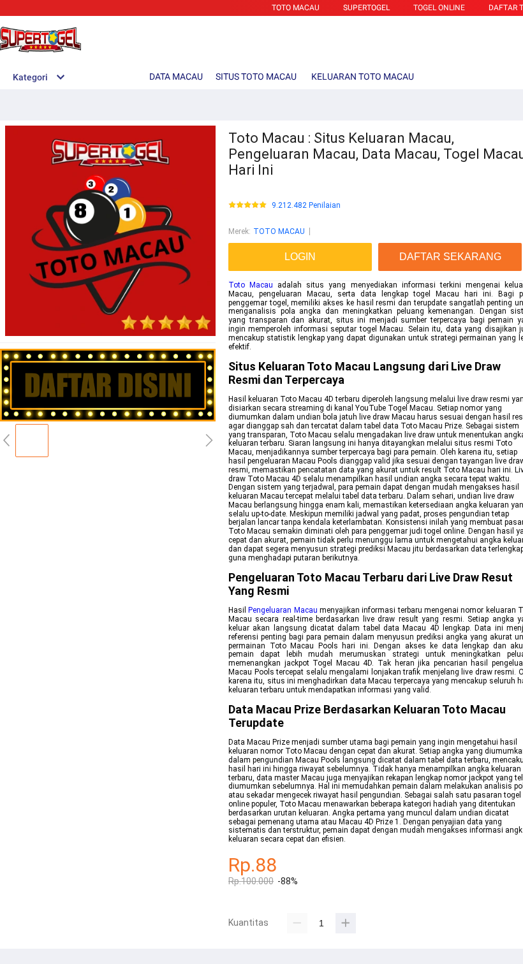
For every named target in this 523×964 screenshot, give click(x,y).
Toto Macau (250, 285)
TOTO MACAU (296, 7)
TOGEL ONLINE (439, 7)
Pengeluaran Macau (282, 610)
